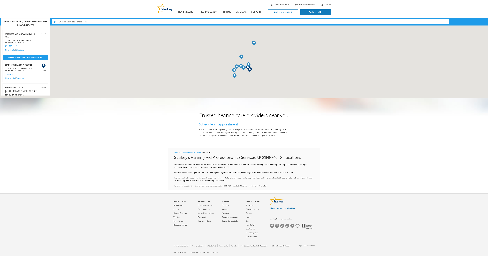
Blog (247, 221)
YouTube (287, 226)
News (248, 217)
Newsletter (250, 225)
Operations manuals (230, 217)
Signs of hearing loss (206, 213)
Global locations (252, 209)
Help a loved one (204, 221)
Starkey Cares (251, 237)
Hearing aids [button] (185, 12)
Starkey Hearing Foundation (281, 219)
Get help (225, 205)
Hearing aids (178, 205)
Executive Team (281, 4)
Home (176, 152)
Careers (249, 213)
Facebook (272, 226)
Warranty (225, 213)
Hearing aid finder (180, 225)
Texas (199, 152)
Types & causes (204, 209)
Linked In (292, 226)
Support (256, 12)
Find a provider (316, 12)
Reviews (176, 209)
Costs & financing (180, 213)
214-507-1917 (11, 46)
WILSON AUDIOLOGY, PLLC (15, 87)
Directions (20, 50)
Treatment (202, 217)
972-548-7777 (11, 74)
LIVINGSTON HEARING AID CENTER (18, 65)
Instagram (277, 226)
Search (327, 4)
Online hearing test (283, 12)
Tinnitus (226, 12)
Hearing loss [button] (207, 12)
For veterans (178, 221)
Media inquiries (252, 233)
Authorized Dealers (188, 152)
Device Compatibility (230, 221)
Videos (224, 209)
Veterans (241, 12)
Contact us (250, 229)
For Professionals (306, 4)
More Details (10, 50)
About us (249, 205)
